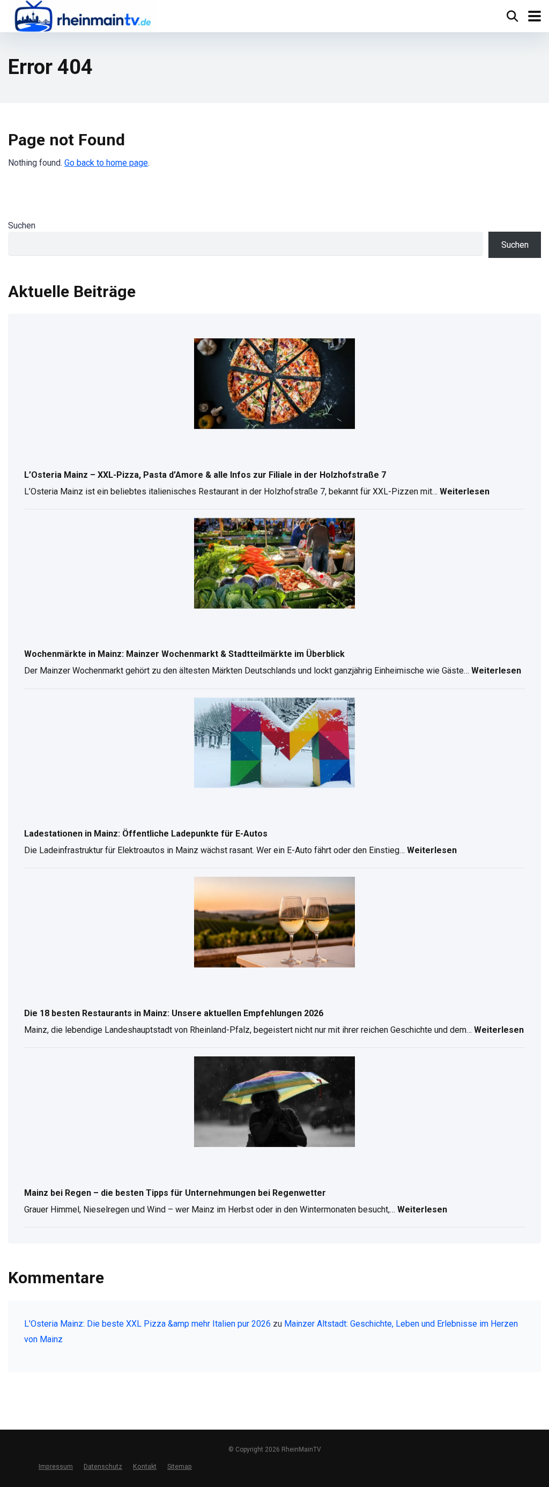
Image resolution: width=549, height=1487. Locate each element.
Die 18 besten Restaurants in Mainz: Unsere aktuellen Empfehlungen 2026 (173, 1013)
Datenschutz (103, 1466)
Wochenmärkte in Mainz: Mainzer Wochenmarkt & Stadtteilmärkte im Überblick (184, 654)
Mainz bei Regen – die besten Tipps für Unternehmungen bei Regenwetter (175, 1193)
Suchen (21, 225)
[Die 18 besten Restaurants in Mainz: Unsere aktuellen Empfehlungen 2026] (274, 922)
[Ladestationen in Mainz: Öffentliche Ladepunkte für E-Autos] (274, 743)
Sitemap (179, 1466)
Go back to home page (106, 163)
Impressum (56, 1466)
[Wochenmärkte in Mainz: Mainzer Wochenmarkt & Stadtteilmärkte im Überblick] (274, 564)
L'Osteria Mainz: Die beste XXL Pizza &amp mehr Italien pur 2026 (147, 1324)
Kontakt (145, 1466)
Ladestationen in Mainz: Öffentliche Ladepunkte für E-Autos (146, 833)
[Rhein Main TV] (82, 17)
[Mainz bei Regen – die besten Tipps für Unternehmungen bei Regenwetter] (274, 1102)
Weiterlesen (464, 492)
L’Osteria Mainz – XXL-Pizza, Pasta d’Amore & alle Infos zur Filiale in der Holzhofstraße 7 (205, 475)
